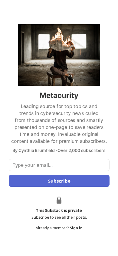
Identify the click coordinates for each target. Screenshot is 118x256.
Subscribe (59, 181)
